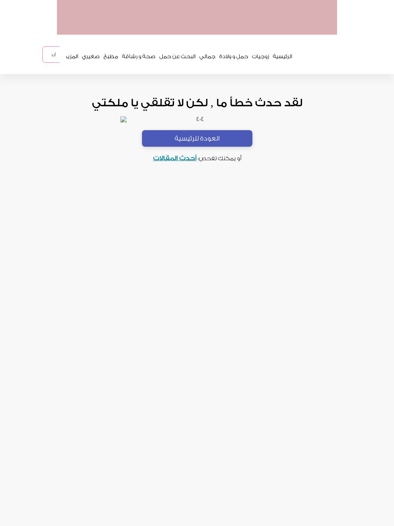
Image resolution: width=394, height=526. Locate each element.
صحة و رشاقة (138, 57)
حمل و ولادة (233, 57)
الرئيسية (282, 57)
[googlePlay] (253, 26)
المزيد (71, 57)
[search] (62, 54)
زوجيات (260, 57)
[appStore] (283, 26)
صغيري (91, 57)
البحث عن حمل (177, 57)
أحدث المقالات (175, 158)
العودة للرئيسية (197, 138)
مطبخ (111, 57)
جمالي (207, 57)
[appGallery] (223, 26)
